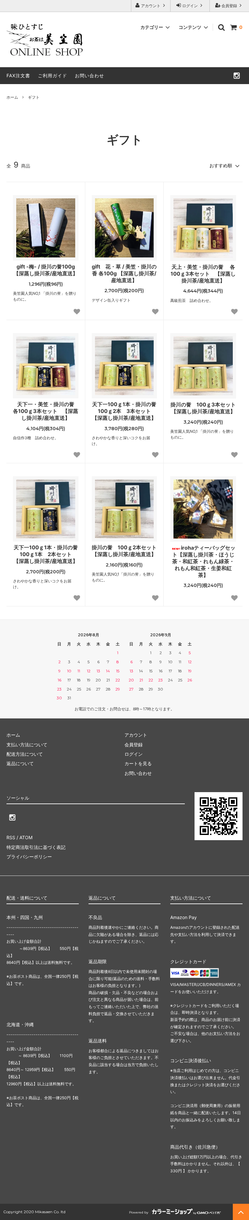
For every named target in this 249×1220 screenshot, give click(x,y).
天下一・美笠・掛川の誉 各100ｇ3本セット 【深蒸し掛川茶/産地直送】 (45, 411)
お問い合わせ (89, 75)
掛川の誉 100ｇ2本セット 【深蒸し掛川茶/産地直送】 (124, 550)
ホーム (12, 97)
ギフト (34, 97)
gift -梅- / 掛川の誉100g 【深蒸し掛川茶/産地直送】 (46, 270)
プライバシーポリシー (29, 856)
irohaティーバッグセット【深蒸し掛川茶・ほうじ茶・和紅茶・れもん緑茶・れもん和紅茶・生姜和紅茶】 (203, 561)
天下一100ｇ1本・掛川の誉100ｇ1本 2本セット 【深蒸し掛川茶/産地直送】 (46, 554)
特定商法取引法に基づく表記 (35, 847)
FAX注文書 (18, 75)
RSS (10, 837)
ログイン (190, 5)
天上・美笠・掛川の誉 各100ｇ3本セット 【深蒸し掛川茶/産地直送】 (203, 274)
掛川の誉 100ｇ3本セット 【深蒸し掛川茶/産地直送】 (203, 408)
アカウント (150, 5)
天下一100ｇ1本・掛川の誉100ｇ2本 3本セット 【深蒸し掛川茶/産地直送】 (124, 411)
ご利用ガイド (52, 75)
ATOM (25, 837)
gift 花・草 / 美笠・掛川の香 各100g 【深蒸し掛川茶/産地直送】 (124, 273)
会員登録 (229, 5)
